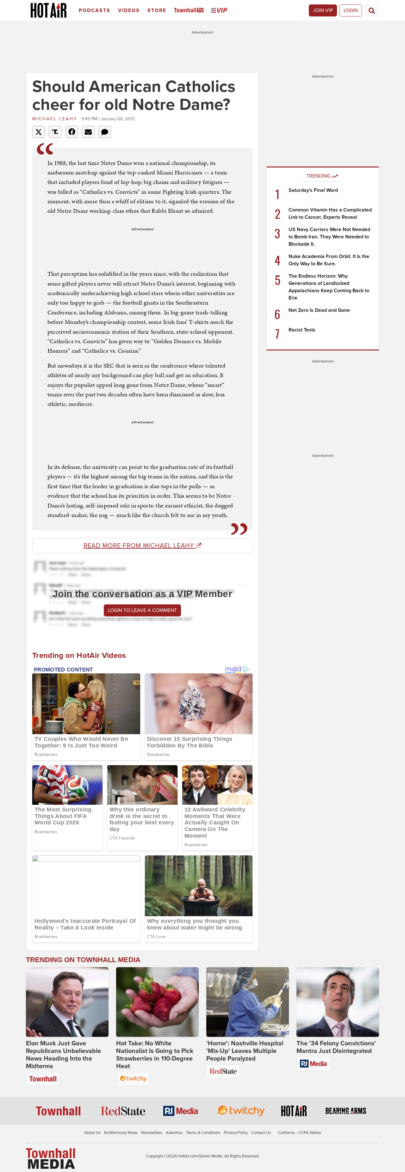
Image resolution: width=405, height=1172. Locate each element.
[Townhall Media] (50, 1158)
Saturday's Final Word (313, 190)
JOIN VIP (323, 10)
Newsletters (151, 1132)
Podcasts (94, 10)
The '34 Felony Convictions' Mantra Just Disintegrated (336, 1047)
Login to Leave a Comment (142, 610)
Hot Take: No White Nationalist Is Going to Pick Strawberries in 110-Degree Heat (154, 1055)
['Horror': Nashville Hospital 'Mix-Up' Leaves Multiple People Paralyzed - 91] (247, 1002)
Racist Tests (302, 330)
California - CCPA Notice (299, 1132)
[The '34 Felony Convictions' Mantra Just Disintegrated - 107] (337, 1002)
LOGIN (351, 10)
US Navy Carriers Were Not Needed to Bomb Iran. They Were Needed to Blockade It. (329, 236)
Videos (129, 10)
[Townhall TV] (190, 10)
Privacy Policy (236, 1132)
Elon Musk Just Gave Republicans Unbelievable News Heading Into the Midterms (63, 1055)
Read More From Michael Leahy (140, 546)
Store (156, 10)
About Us (92, 1132)
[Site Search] (371, 10)
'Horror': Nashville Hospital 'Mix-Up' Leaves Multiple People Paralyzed (244, 1051)
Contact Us (261, 1132)
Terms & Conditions (203, 1132)
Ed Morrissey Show (121, 1132)
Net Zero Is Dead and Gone (319, 310)
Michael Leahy (56, 119)
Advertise (174, 1132)
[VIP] (220, 10)
